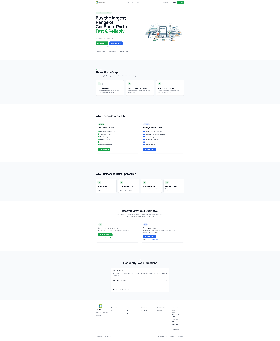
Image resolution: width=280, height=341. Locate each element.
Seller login (118, 47)
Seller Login (144, 310)
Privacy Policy (175, 319)
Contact (113, 313)
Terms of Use (175, 307)
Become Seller (144, 307)
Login (174, 2)
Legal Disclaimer (176, 329)
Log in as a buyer (109, 237)
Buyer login (111, 47)
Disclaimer (172, 336)
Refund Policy (175, 321)
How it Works (114, 307)
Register (180, 2)
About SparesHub (161, 307)
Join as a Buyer (101, 43)
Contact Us (159, 310)
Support (128, 313)
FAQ (112, 310)
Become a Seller (115, 43)
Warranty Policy (175, 327)
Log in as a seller (154, 239)
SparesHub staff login (180, 336)
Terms (166, 336)
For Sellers (137, 2)
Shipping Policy (175, 324)
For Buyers (130, 2)
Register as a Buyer (104, 234)
